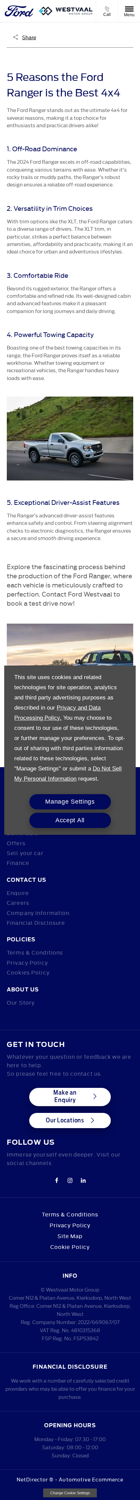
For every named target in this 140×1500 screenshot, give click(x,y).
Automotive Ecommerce (91, 1479)
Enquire (18, 892)
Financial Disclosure (36, 922)
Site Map (70, 1235)
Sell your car (25, 852)
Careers (18, 902)
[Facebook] (56, 1180)
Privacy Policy (27, 962)
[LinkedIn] (83, 1180)
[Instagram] (70, 1180)
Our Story (21, 1002)
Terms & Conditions (35, 952)
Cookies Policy (28, 972)
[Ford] (19, 11)
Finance (18, 862)
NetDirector (33, 1479)
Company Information (38, 912)
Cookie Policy (70, 1246)
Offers (16, 843)
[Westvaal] (65, 11)
